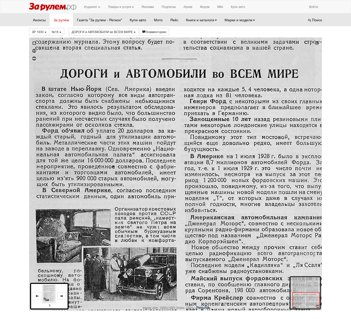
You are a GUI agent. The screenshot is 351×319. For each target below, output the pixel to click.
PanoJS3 (202, 307)
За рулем (61, 19)
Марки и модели (238, 19)
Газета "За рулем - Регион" (99, 19)
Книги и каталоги (200, 19)
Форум (204, 6)
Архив (187, 6)
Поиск (316, 19)
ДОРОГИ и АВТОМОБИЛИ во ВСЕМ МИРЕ (103, 31)
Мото (158, 19)
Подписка (169, 6)
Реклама (148, 6)
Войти (313, 6)
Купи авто (238, 6)
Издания (91, 6)
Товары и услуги (119, 6)
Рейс (174, 19)
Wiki (220, 6)
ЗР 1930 (38, 31)
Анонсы (39, 19)
